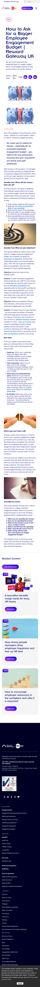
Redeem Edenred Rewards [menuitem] (10, 965)
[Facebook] (11, 797)
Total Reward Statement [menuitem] (9, 823)
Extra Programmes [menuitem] (8, 873)
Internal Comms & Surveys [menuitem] (10, 819)
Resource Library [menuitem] (7, 936)
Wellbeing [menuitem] (5, 869)
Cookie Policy (6, 979)
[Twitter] (4, 797)
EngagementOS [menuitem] (7, 810)
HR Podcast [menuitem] (5, 946)
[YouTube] (18, 797)
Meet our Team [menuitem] (6, 898)
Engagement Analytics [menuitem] (8, 829)
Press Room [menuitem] (5, 913)
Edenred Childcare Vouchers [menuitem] (10, 853)
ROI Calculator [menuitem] (6, 955)
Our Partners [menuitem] (6, 901)
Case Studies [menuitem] (6, 949)
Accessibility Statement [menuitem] (9, 961)
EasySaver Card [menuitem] (6, 861)
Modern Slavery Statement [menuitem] (10, 926)
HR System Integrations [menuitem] (9, 826)
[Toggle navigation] (36, 8)
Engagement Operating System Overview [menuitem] (14, 813)
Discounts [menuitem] (5, 858)
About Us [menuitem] (5, 894)
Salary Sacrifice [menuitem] (6, 883)
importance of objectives (13, 259)
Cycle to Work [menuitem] (6, 843)
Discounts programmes (18, 286)
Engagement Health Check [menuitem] (10, 952)
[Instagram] (15, 797)
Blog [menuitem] (3, 942)
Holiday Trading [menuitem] (6, 847)
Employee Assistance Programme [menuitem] (12, 886)
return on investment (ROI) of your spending (20, 207)
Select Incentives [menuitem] (7, 880)
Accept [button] (20, 983)
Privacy (31, 977)
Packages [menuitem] (5, 904)
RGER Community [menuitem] (7, 910)
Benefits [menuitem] (4, 837)
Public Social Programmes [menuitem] (9, 877)
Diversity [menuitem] (4, 920)
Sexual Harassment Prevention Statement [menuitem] (14, 929)
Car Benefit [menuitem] (5, 850)
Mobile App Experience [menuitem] (9, 816)
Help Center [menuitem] (5, 958)
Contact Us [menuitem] (5, 917)
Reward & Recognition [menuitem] (9, 866)
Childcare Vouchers (22, 320)
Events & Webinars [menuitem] (7, 939)
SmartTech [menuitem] (5, 840)
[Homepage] (9, 8)
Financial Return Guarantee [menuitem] (10, 907)
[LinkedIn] (8, 797)
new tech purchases (11, 334)
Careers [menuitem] (4, 923)
